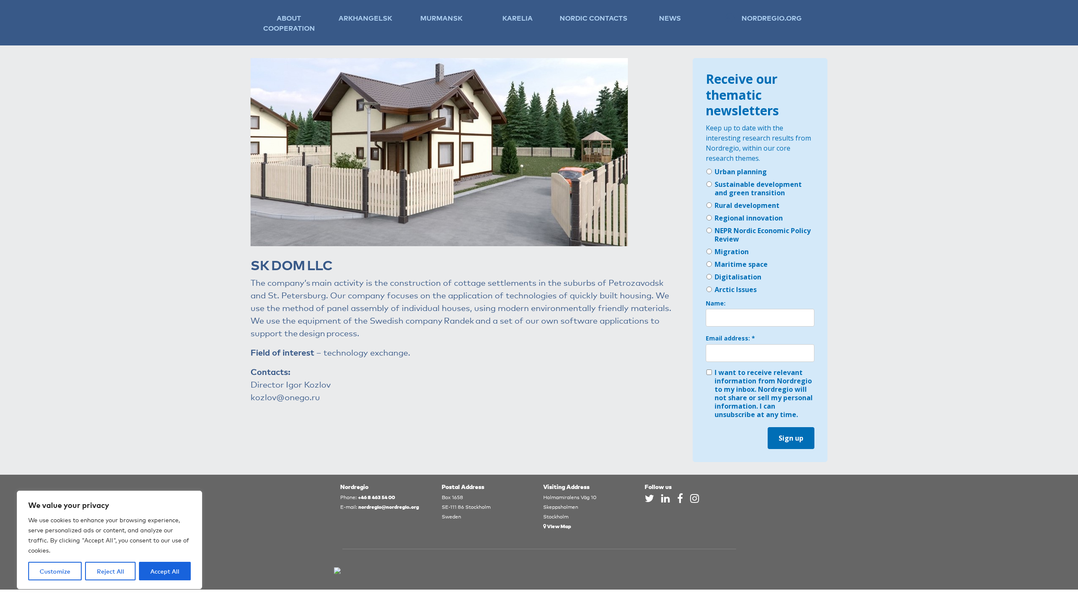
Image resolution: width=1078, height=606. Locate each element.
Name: (716, 303)
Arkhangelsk (365, 17)
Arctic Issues (736, 289)
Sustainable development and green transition (758, 188)
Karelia (517, 17)
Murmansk (441, 17)
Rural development (747, 205)
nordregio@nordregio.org (388, 506)
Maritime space (741, 264)
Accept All (164, 571)
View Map (558, 525)
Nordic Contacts (593, 17)
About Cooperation (289, 22)
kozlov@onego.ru (285, 396)
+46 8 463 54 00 (376, 496)
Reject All (110, 571)
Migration (732, 251)
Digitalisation (738, 277)
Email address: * (730, 338)
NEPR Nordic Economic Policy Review (763, 234)
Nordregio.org (772, 17)
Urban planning (741, 171)
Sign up (791, 438)
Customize (55, 571)
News (670, 17)
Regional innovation (749, 218)
